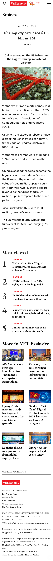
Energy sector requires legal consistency (38, 451)
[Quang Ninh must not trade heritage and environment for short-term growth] (13, 396)
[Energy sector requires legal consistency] (40, 437)
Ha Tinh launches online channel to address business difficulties (30, 297)
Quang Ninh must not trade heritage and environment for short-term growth (13, 414)
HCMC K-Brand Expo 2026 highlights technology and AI (28, 282)
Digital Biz (17, 259)
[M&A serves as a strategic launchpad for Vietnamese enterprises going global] (13, 354)
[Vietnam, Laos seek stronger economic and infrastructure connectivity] (40, 354)
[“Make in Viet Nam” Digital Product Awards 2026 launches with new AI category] (40, 396)
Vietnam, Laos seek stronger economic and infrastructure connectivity (38, 371)
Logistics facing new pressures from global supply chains (12, 453)
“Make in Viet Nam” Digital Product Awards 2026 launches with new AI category (29, 267)
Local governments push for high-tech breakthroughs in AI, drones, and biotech (31, 313)
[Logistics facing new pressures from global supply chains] (13, 437)
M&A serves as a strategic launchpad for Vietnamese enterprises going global (12, 373)
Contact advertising (14, 471)
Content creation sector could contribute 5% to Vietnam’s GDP (30, 329)
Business (9, 15)
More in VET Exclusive (25, 344)
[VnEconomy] (26, 3)
